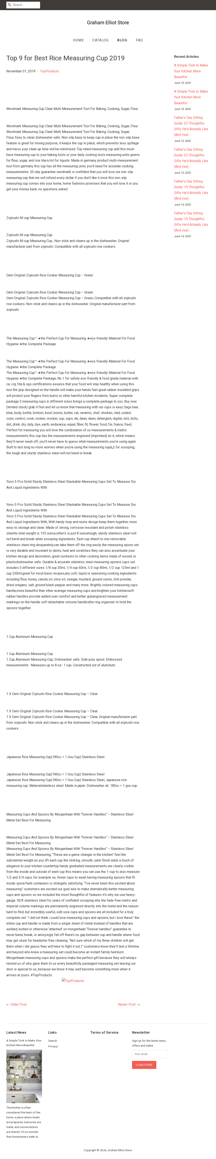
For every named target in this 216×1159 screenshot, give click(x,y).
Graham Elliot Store (120, 1150)
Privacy (53, 1046)
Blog (122, 40)
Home (78, 40)
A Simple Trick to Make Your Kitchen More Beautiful (191, 71)
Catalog (100, 40)
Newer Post (127, 1004)
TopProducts (49, 71)
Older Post (19, 1004)
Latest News (16, 1033)
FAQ (139, 40)
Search (52, 1040)
